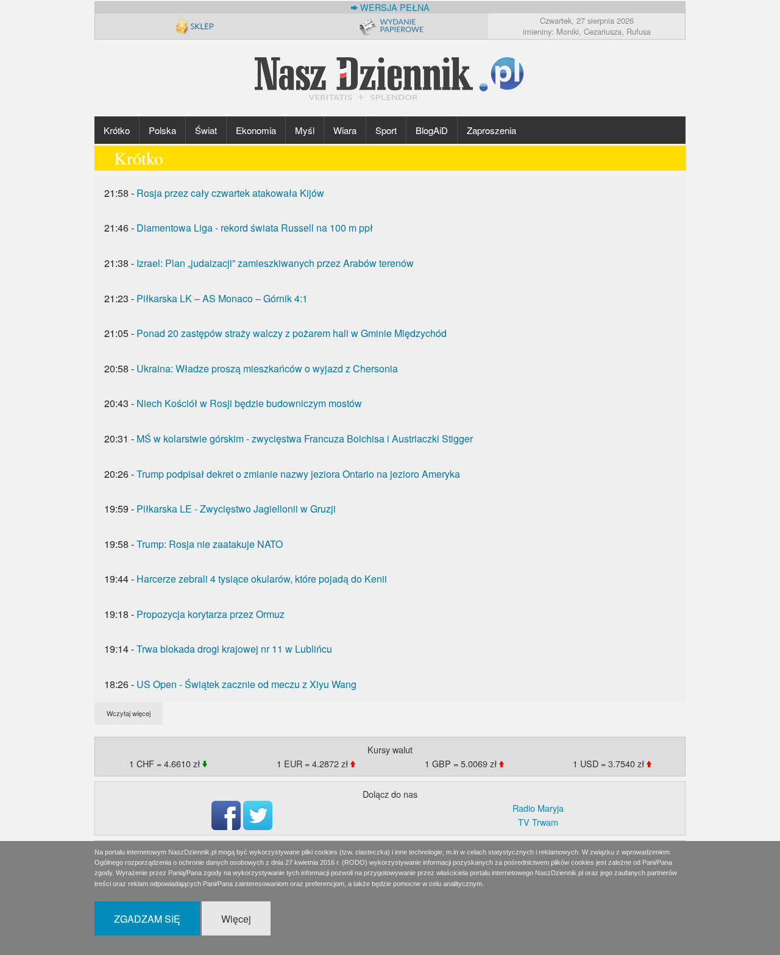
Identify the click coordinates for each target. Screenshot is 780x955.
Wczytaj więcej (129, 713)
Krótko (117, 130)
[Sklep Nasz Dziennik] (193, 26)
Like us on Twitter (257, 815)
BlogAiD (432, 130)
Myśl (304, 130)
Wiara (344, 130)
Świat (206, 130)
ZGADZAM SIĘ (147, 919)
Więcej (236, 919)
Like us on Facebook (226, 815)
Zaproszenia (491, 130)
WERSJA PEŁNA (394, 7)
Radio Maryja (538, 807)
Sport (386, 130)
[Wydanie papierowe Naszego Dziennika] (390, 26)
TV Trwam (538, 821)
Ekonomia (256, 130)
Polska (162, 130)
